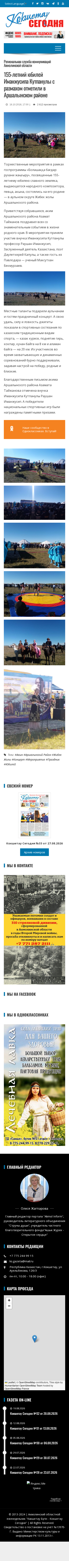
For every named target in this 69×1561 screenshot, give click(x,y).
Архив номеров (34, 852)
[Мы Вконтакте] (47, 3)
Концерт (19, 759)
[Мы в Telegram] (53, 3)
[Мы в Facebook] (32, 3)
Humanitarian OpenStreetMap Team (23, 1385)
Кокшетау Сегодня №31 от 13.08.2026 (33, 1428)
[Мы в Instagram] (42, 3)
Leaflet (11, 1382)
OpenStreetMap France (17, 1388)
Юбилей (11, 764)
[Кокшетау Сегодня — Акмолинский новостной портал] (34, 19)
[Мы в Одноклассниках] (58, 3)
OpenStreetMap (27, 1382)
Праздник (54, 759)
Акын (19, 755)
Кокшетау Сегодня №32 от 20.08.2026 (34, 1413)
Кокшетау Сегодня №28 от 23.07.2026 (33, 1472)
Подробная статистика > (56, 1500)
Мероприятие (36, 759)
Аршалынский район (38, 755)
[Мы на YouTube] (63, 3)
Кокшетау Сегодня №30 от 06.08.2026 (34, 1443)
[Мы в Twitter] (37, 3)
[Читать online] (34, 815)
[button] (34, 1339)
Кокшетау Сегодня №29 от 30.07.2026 (33, 1457)
